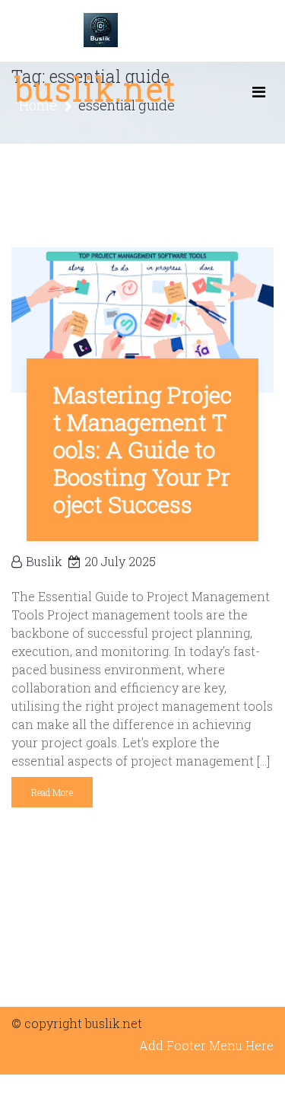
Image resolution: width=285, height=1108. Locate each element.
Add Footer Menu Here (206, 1045)
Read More (52, 792)
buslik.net (95, 89)
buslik (44, 561)
